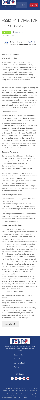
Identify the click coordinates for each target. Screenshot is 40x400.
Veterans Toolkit (20, 363)
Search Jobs (18, 355)
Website (33, 42)
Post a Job (18, 359)
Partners (17, 367)
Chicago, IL (19, 32)
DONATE (33, 5)
